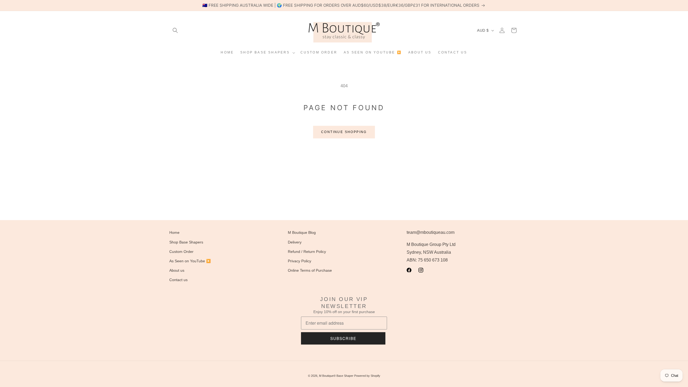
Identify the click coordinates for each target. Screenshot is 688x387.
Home (174, 232)
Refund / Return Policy (307, 251)
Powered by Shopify (367, 375)
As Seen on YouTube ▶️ (190, 261)
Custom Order (181, 251)
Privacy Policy (299, 261)
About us (176, 270)
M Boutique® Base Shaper (336, 375)
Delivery (295, 242)
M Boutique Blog (302, 232)
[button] (175, 30)
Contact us (178, 280)
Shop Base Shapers (186, 242)
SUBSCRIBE (343, 338)
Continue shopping (344, 132)
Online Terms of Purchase (310, 270)
